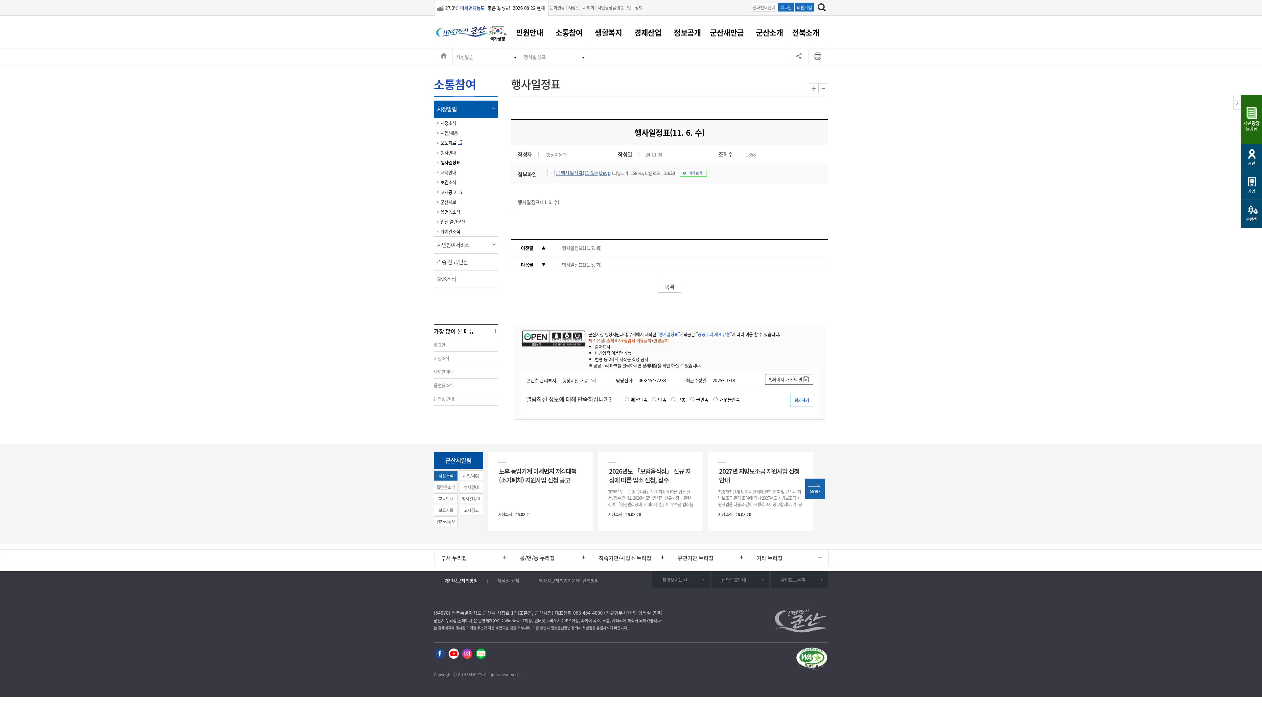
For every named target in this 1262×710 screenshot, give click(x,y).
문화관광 (557, 7)
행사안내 (448, 152)
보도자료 (448, 142)
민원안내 (529, 32)
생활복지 (608, 32)
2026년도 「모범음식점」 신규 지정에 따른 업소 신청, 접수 (649, 475)
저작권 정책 (508, 580)
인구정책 (634, 7)
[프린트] (818, 57)
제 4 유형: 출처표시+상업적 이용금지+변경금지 (628, 340)
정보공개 (687, 32)
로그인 (786, 7)
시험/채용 (449, 133)
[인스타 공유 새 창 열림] (467, 654)
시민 (1251, 163)
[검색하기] (821, 8)
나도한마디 (443, 371)
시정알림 (465, 56)
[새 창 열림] (553, 338)
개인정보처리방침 (461, 580)
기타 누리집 (770, 558)
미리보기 (695, 173)
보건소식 (448, 182)
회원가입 (804, 7)
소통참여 (568, 32)
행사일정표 (535, 56)
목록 (669, 287)
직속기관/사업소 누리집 (625, 558)
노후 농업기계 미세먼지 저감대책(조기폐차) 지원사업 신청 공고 (537, 475)
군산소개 (769, 32)
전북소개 (805, 32)
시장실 (574, 7)
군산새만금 (727, 32)
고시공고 (448, 192)
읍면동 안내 (444, 398)
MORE (815, 491)
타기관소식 (450, 231)
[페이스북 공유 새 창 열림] (440, 654)
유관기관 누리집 (695, 558)
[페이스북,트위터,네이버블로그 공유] (799, 57)
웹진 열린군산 (452, 221)
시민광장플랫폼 (610, 7)
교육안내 (448, 172)
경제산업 (647, 32)
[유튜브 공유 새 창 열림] (454, 654)
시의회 (588, 7)
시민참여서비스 (455, 247)
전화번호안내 (764, 7)
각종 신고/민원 (454, 264)
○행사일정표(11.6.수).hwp (583, 173)
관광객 (1251, 219)
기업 (1251, 191)
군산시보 (448, 202)
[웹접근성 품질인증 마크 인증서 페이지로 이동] (811, 660)
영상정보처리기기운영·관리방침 (569, 580)
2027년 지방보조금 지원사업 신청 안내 (759, 475)
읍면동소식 (450, 211)
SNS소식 (448, 281)
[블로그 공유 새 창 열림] (481, 654)
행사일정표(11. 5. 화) (582, 264)
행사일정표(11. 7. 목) (582, 248)
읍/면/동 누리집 (537, 558)
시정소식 (448, 123)
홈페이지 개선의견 (785, 379)
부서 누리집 (454, 558)
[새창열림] (498, 34)
